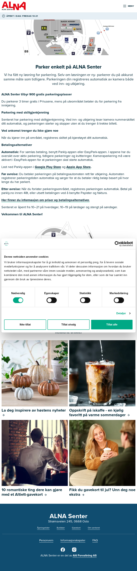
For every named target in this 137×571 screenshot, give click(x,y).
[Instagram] (74, 550)
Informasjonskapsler (72, 540)
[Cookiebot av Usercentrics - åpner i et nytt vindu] (117, 243)
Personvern (46, 540)
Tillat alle (111, 324)
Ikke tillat (25, 324)
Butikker (61, 527)
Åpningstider (43, 527)
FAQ (95, 540)
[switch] (52, 300)
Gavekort (76, 527)
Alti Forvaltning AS (85, 555)
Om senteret (94, 527)
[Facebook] (63, 550)
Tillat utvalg (68, 324)
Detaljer (121, 313)
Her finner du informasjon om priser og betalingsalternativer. (45, 200)
